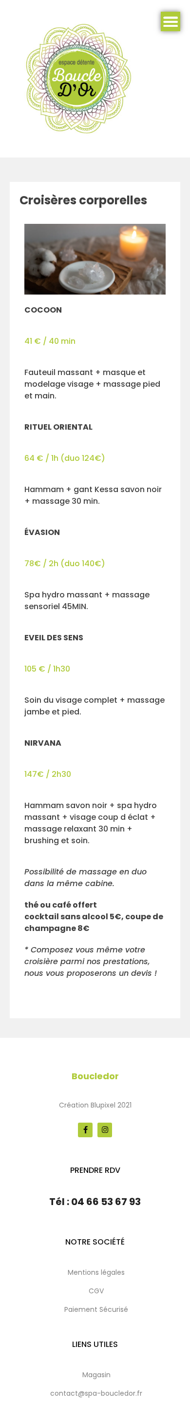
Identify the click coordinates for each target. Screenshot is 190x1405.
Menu (170, 21)
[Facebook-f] (85, 1130)
